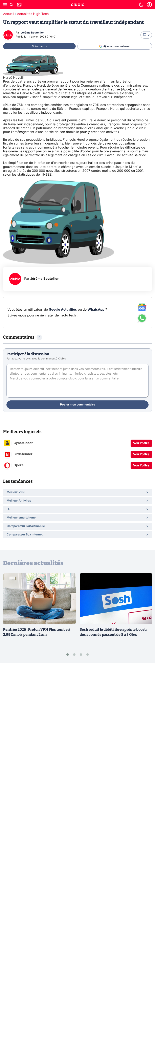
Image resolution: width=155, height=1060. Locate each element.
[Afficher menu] (5, 4)
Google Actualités (63, 309)
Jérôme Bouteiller (32, 32)
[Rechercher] (11, 5)
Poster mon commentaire (77, 404)
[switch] (141, 4)
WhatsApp (96, 309)
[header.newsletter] (19, 5)
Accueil (8, 14)
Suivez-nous (39, 46)
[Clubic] (77, 5)
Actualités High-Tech (33, 14)
